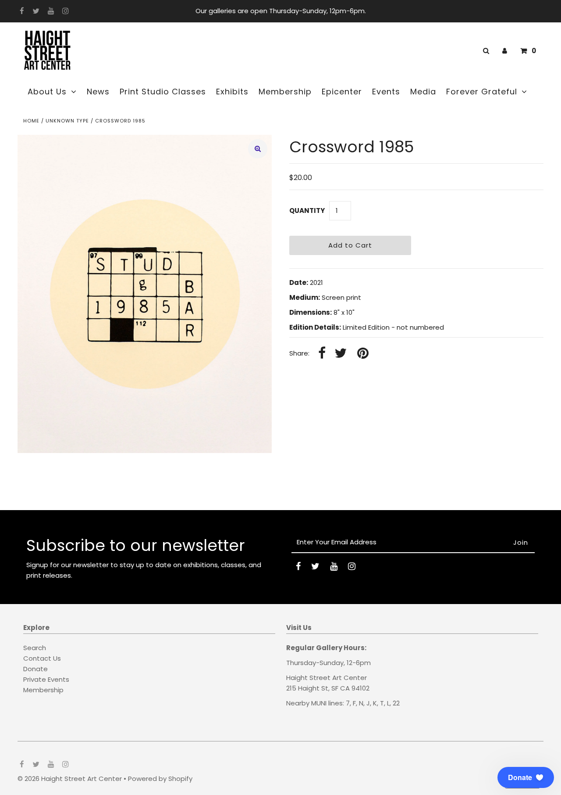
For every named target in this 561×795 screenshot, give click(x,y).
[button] (525, 777)
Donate (35, 668)
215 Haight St (307, 688)
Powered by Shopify (160, 778)
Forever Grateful (481, 91)
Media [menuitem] (423, 91)
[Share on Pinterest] (363, 353)
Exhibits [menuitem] (232, 91)
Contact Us (42, 658)
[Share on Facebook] (322, 353)
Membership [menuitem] (285, 91)
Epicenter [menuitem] (342, 91)
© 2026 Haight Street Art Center (70, 778)
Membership (43, 689)
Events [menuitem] (386, 91)
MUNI (319, 703)
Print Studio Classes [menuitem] (163, 91)
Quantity (307, 210)
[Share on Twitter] (340, 353)
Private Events (46, 679)
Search (34, 647)
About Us (47, 91)
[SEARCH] (484, 50)
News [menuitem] (98, 91)
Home (31, 120)
